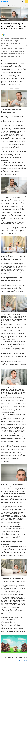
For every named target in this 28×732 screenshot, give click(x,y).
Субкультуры (9, 662)
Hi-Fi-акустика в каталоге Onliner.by (18, 655)
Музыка (5, 662)
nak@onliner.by (23, 660)
